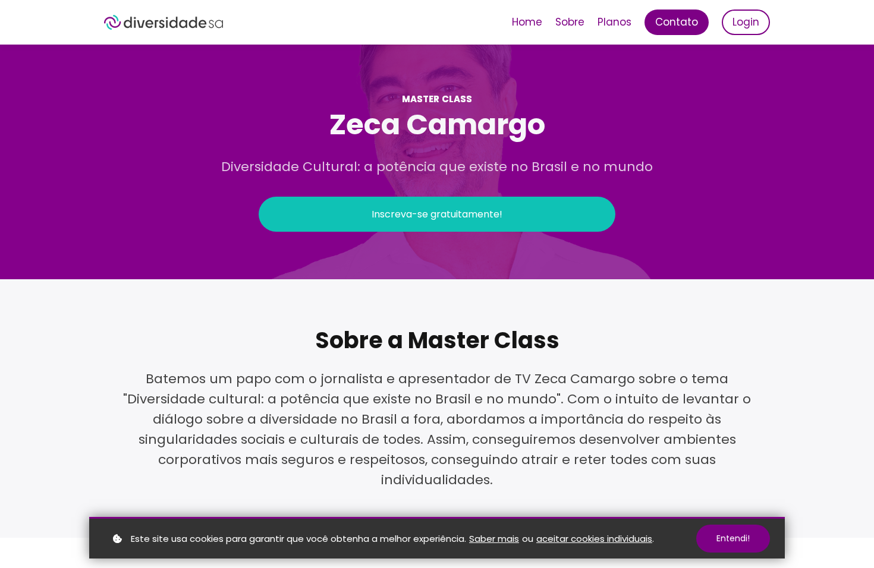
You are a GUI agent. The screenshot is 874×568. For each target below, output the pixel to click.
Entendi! (733, 538)
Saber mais (494, 538)
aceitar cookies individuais (594, 538)
